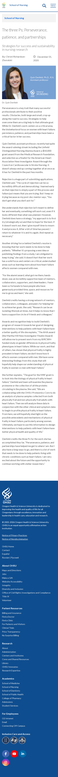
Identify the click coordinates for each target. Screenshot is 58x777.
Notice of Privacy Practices (14, 535)
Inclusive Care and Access (16, 734)
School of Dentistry (11, 690)
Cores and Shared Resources (15, 659)
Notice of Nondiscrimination (15, 539)
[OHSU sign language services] (14, 743)
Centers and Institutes (13, 655)
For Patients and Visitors (13, 624)
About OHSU (9, 565)
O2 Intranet (7, 718)
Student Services (10, 705)
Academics (8, 678)
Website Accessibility (12, 581)
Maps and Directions (11, 570)
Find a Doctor (8, 616)
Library (5, 663)
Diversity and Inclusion (12, 589)
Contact (6, 550)
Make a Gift (7, 578)
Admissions (7, 702)
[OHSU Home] (4, 5)
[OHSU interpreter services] (22, 743)
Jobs (4, 574)
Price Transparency (11, 631)
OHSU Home (8, 546)
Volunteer (6, 600)
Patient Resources (12, 608)
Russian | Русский (10, 557)
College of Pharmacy (11, 698)
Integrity (6, 585)
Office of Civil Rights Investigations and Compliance (26, 592)
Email (4, 722)
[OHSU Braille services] (6, 743)
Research (7, 643)
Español (5, 554)
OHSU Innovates (10, 667)
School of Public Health (12, 694)
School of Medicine (11, 683)
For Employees (10, 713)
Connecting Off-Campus (13, 726)
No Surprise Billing (10, 635)
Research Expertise (11, 670)
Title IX (5, 596)
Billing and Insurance (11, 613)
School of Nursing (19, 5)
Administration (9, 652)
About (5, 648)
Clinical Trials (8, 628)
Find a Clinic (7, 620)
